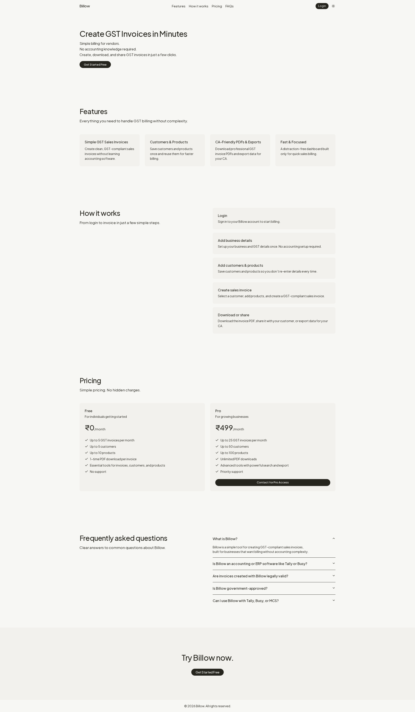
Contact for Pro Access (273, 482)
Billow (85, 5)
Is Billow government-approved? (240, 588)
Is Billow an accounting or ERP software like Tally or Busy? (260, 563)
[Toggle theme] (333, 6)
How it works (198, 6)
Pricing (217, 6)
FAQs (229, 6)
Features (178, 6)
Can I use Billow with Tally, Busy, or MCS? (246, 600)
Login (322, 6)
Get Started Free (95, 64)
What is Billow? (225, 538)
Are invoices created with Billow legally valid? (250, 576)
